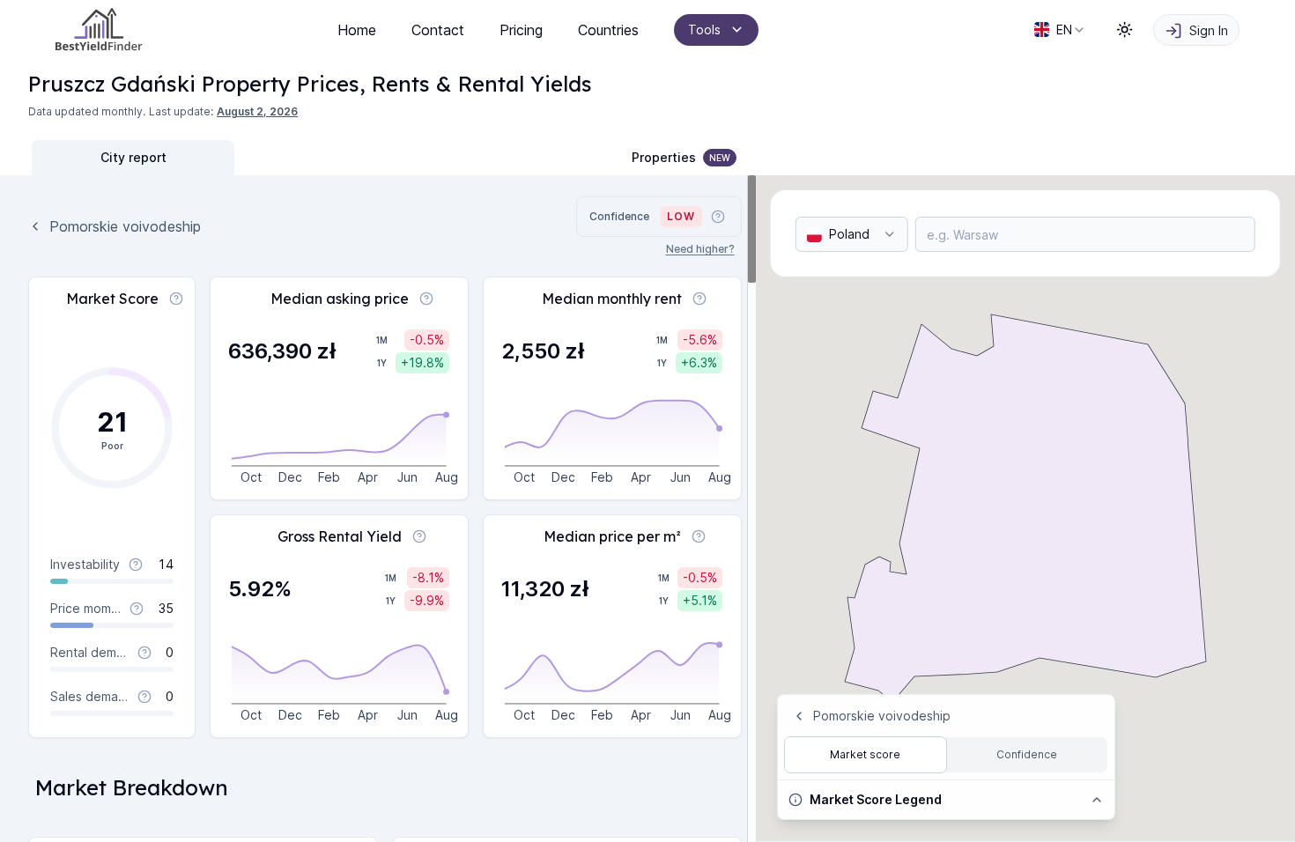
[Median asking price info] (426, 298)
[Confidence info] (718, 216)
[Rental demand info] (144, 652)
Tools (704, 29)
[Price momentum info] (136, 608)
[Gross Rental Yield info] (419, 536)
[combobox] (1060, 30)
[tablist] (234, 157)
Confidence (1026, 754)
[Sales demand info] (144, 696)
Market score (865, 754)
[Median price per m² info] (698, 536)
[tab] (133, 157)
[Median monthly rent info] (699, 298)
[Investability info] (135, 564)
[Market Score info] (176, 298)
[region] (378, 508)
